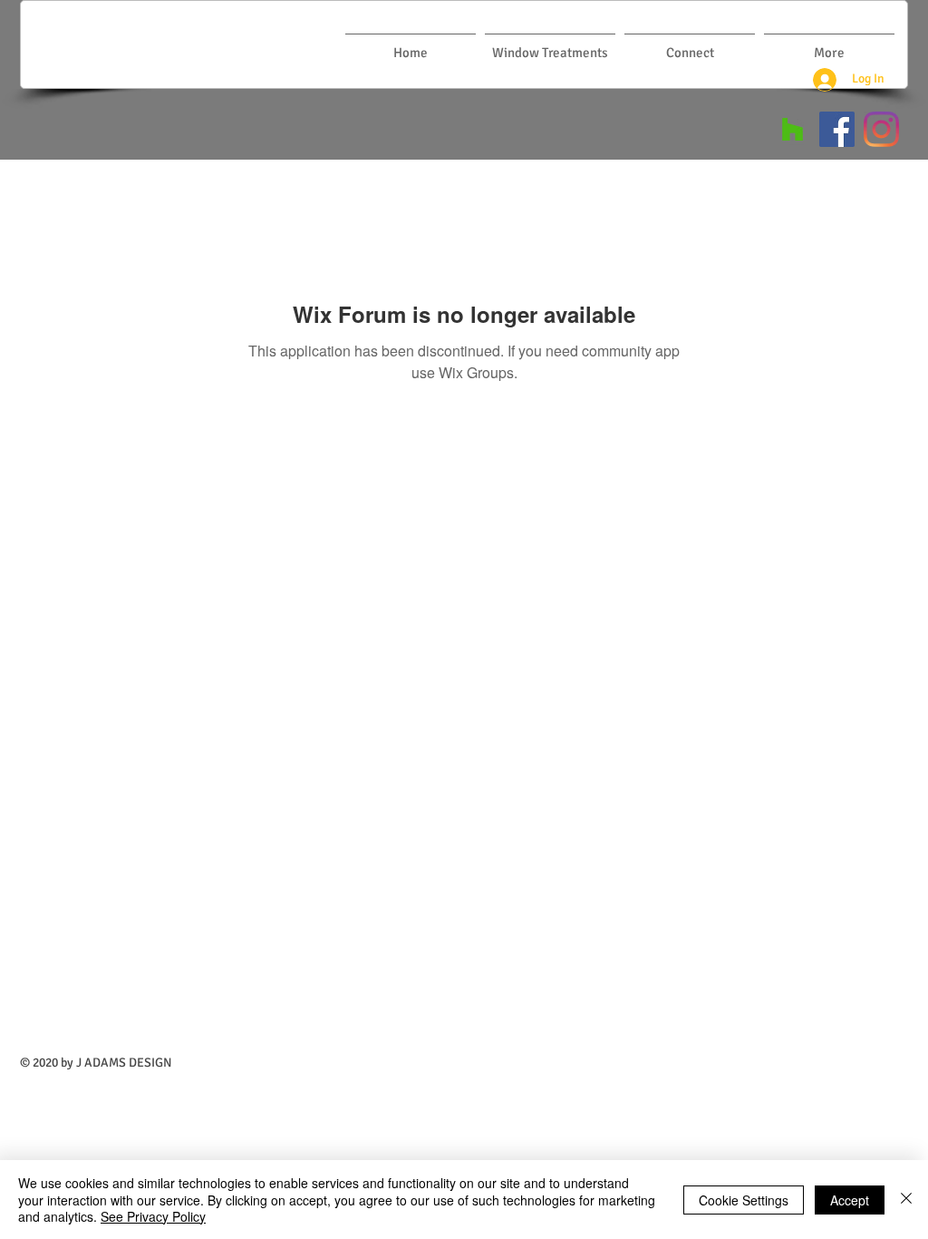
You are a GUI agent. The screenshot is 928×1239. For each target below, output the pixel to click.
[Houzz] (792, 129)
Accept (849, 1200)
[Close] (906, 1199)
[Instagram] (881, 129)
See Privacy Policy (153, 1216)
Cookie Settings (743, 1200)
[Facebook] (837, 129)
